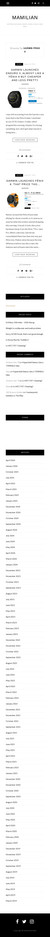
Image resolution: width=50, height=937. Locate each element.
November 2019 (13, 854)
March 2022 (11, 692)
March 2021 (11, 761)
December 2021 (13, 709)
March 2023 (11, 622)
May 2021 (10, 750)
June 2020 (10, 814)
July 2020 (10, 808)
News (19, 64)
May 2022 (10, 680)
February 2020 (12, 837)
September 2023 (13, 587)
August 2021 (11, 732)
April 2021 (10, 756)
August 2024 (11, 530)
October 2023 (12, 582)
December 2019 (13, 848)
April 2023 (10, 616)
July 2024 (10, 535)
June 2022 (10, 674)
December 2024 (13, 506)
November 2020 (13, 785)
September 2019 (13, 866)
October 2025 (12, 472)
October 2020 (12, 790)
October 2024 (12, 518)
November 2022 (13, 645)
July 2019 (10, 877)
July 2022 (10, 669)
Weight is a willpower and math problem (23, 328)
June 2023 (10, 605)
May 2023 (10, 611)
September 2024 (13, 524)
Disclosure (10, 305)
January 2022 (12, 703)
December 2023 (13, 570)
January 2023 (12, 634)
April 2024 (10, 553)
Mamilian (25, 17)
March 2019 (11, 901)
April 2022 (10, 686)
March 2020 (11, 831)
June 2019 (10, 883)
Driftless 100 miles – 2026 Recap (20, 322)
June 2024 (10, 541)
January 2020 (12, 843)
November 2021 (13, 715)
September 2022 (13, 657)
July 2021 (10, 738)
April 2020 (10, 825)
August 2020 (11, 802)
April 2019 (10, 895)
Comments (25, 150)
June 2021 (10, 744)
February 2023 (12, 628)
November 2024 (13, 512)
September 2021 (13, 727)
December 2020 (13, 779)
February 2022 (12, 698)
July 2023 (10, 599)
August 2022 (11, 663)
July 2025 (10, 477)
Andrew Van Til (26, 163)
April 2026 (10, 460)
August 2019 (11, 872)
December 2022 (13, 640)
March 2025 (11, 489)
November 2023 (13, 576)
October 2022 (12, 651)
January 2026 (12, 466)
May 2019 (10, 889)
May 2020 (10, 819)
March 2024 (11, 559)
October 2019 (12, 860)
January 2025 (12, 501)
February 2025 (12, 495)
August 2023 (11, 593)
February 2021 (12, 767)
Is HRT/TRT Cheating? (16, 345)
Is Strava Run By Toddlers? (17, 340)
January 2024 (12, 564)
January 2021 (12, 773)
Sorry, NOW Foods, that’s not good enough (24, 334)
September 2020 (13, 796)
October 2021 (12, 721)
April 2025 (10, 483)
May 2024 (10, 547)
